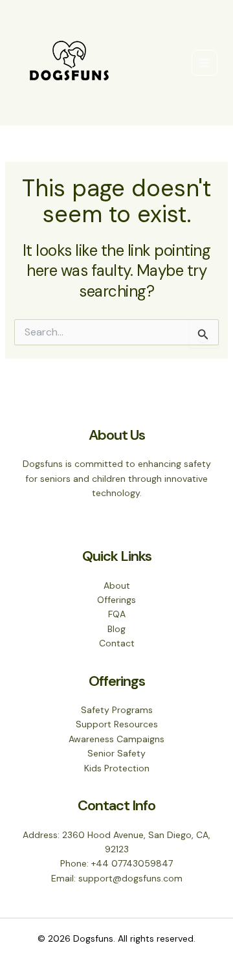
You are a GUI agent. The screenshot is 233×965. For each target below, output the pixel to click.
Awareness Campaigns (116, 739)
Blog (116, 629)
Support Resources (117, 724)
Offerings (116, 600)
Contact (117, 643)
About (117, 585)
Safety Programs (117, 710)
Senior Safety (116, 753)
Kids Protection (117, 768)
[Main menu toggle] (204, 63)
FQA (117, 614)
